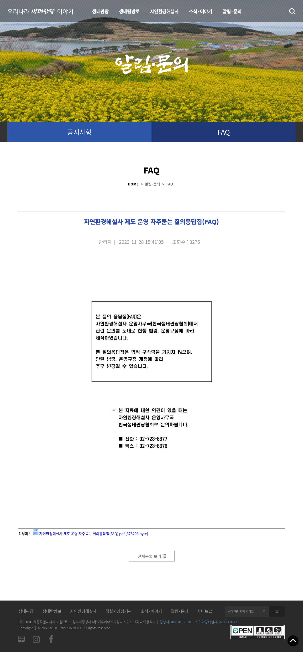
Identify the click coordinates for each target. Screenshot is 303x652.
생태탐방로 (129, 11)
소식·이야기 (200, 11)
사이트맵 (204, 611)
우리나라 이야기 (40, 11)
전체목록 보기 (149, 556)
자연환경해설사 (164, 11)
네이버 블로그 (21, 639)
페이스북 (51, 639)
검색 (292, 11)
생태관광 (100, 11)
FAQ (224, 132)
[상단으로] (293, 641)
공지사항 (79, 132)
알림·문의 (232, 11)
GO (277, 611)
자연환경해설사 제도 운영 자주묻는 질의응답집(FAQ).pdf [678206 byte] (94, 533)
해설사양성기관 (118, 611)
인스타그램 (36, 639)
